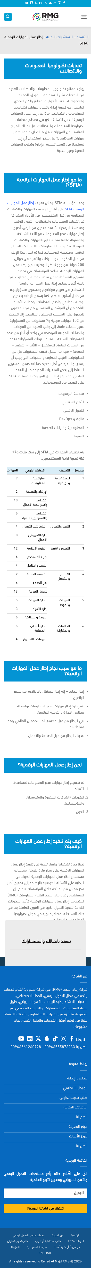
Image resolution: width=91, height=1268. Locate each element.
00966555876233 (59, 1047)
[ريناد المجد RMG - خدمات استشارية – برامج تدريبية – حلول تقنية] (45, 17)
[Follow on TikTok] (54, 3)
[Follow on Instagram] (59, 3)
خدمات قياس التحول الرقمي (28, 1235)
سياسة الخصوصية (37, 1247)
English (45, 1253)
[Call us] (36, 3)
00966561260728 (25, 1047)
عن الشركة (58, 1235)
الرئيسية (83, 37)
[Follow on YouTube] (26, 3)
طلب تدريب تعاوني (17, 1241)
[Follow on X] (45, 3)
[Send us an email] (40, 3)
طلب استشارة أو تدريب (48, 1241)
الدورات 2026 (76, 1241)
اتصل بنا (15, 1247)
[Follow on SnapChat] (50, 3)
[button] (84, 17)
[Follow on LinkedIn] (31, 3)
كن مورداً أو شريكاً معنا (67, 1247)
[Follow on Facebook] (64, 3)
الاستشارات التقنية (59, 37)
